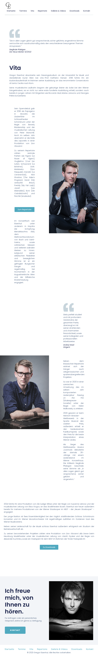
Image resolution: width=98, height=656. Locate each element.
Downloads (74, 11)
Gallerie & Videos (58, 11)
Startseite (11, 11)
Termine (23, 11)
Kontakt (86, 11)
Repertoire (42, 11)
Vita (32, 11)
